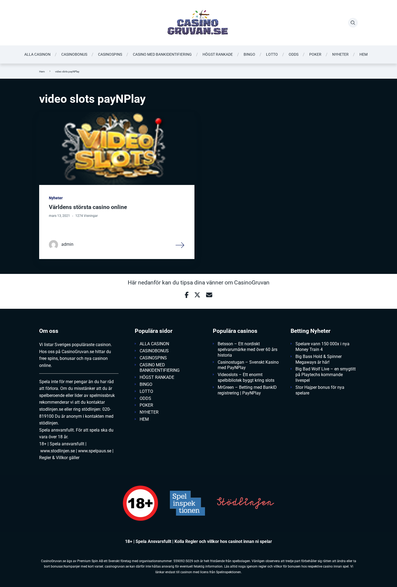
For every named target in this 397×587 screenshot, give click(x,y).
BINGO (249, 54)
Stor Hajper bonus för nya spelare (319, 390)
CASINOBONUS (74, 54)
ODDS (293, 54)
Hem (42, 71)
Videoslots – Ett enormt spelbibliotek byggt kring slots (246, 377)
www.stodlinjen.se (57, 450)
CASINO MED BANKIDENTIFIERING (162, 54)
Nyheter (56, 198)
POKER (315, 54)
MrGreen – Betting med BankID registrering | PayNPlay (247, 390)
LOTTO (272, 54)
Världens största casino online (88, 207)
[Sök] (353, 23)
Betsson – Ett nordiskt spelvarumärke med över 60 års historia (247, 349)
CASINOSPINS (110, 54)
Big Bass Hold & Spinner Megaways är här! (318, 359)
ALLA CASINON (37, 54)
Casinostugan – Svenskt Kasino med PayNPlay (248, 365)
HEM (363, 54)
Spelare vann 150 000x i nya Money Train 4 (322, 346)
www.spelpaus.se (94, 450)
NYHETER (340, 54)
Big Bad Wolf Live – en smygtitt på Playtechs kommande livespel (325, 374)
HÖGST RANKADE (218, 54)
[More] (180, 244)
